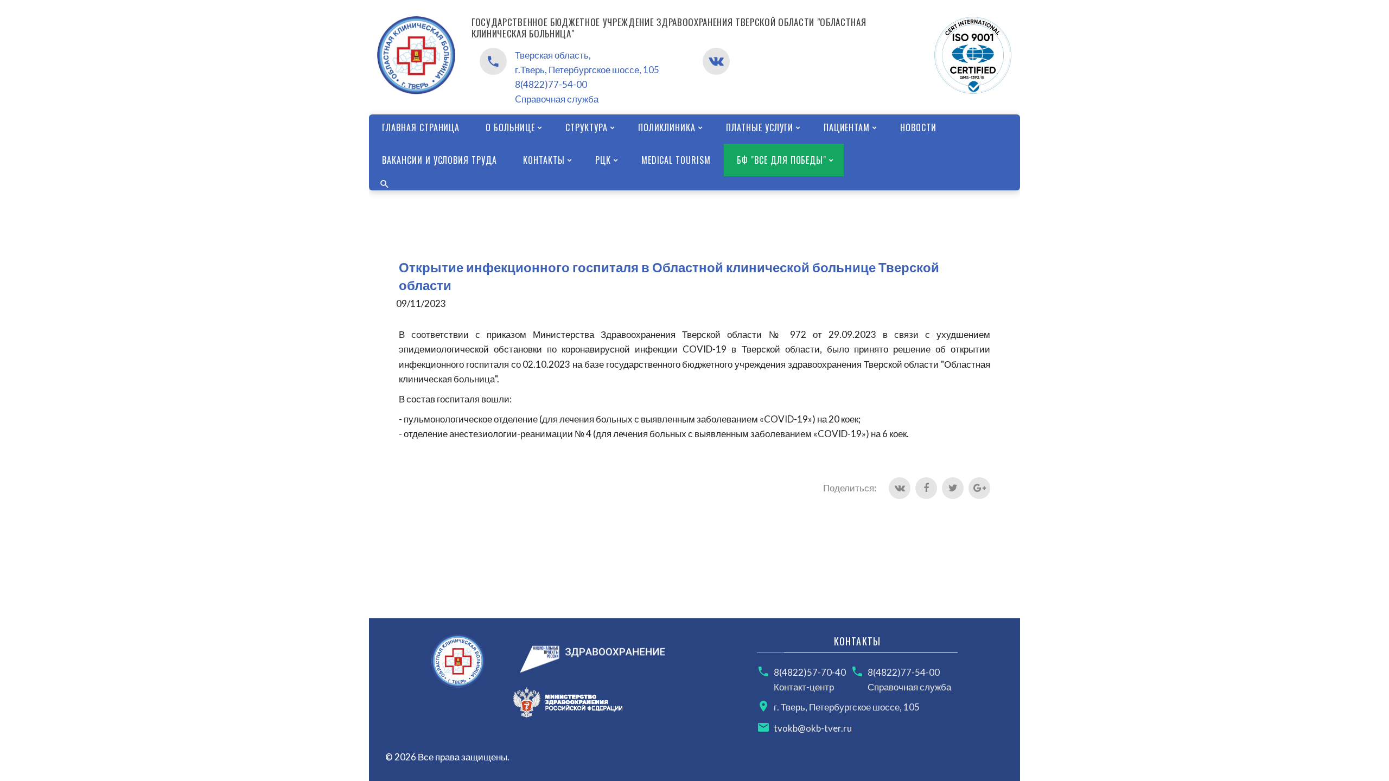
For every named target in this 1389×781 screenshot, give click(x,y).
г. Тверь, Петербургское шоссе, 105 (847, 707)
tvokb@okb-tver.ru (813, 728)
